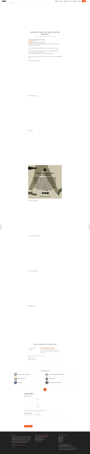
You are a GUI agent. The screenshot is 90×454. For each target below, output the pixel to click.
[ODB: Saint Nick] (1, 227)
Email (38, 402)
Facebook (61, 436)
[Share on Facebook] (45, 362)
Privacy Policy (13, 447)
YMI (55, 36)
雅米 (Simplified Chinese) (39, 438)
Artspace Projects (50, 36)
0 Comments (40, 36)
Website (38, 406)
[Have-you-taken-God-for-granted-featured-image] (45, 16)
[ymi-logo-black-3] (4, 1)
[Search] (87, 1)
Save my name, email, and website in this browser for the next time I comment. (36, 410)
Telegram (61, 440)
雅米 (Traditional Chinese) (39, 439)
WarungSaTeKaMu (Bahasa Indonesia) (41, 436)
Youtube (61, 439)
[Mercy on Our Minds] (89, 227)
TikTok (61, 441)
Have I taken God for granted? (47, 348)
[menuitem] (57, 1)
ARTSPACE (45, 36)
